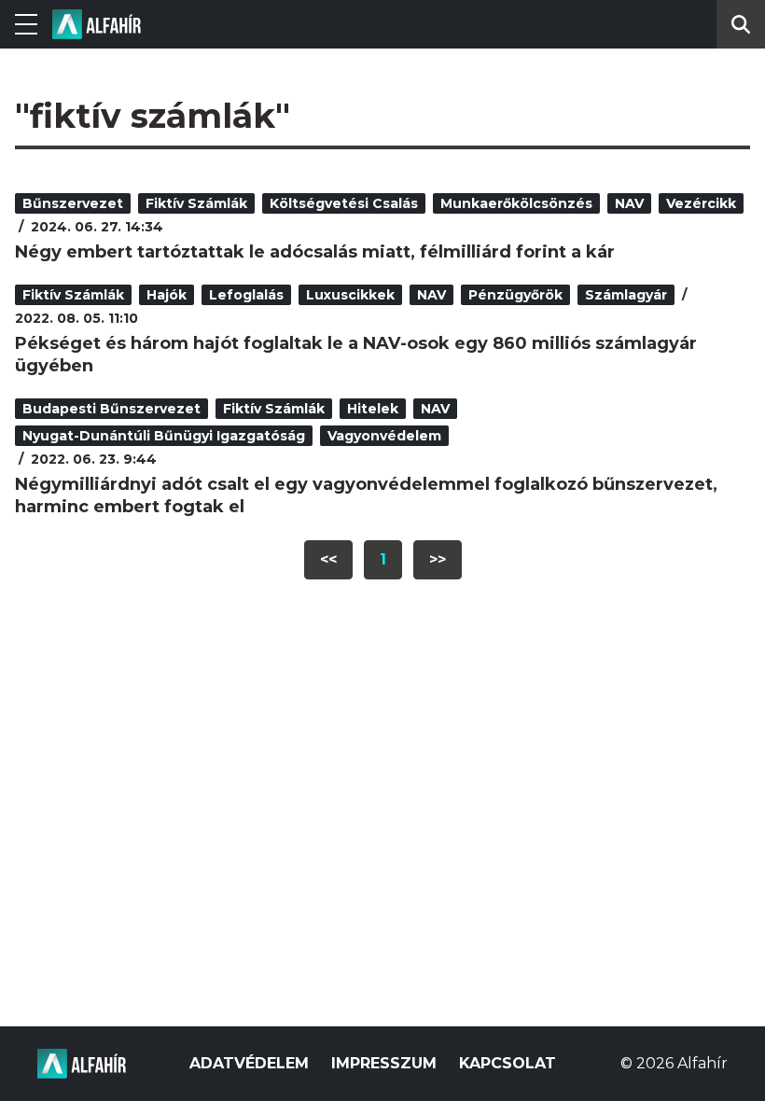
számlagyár (626, 294)
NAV (629, 203)
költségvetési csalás (344, 203)
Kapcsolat (507, 1063)
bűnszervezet (72, 203)
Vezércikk (701, 203)
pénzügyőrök (515, 294)
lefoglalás (246, 294)
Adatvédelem (249, 1063)
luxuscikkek (350, 294)
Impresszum (384, 1063)
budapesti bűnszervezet (111, 408)
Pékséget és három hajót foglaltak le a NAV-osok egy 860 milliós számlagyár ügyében (356, 354)
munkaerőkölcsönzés (516, 203)
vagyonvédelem (384, 435)
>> (437, 559)
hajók (166, 294)
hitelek (372, 408)
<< (328, 559)
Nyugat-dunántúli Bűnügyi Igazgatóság (163, 435)
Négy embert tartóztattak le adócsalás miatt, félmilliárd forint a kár (315, 252)
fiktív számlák (196, 203)
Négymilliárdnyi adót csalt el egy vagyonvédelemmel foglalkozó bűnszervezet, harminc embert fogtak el (366, 495)
